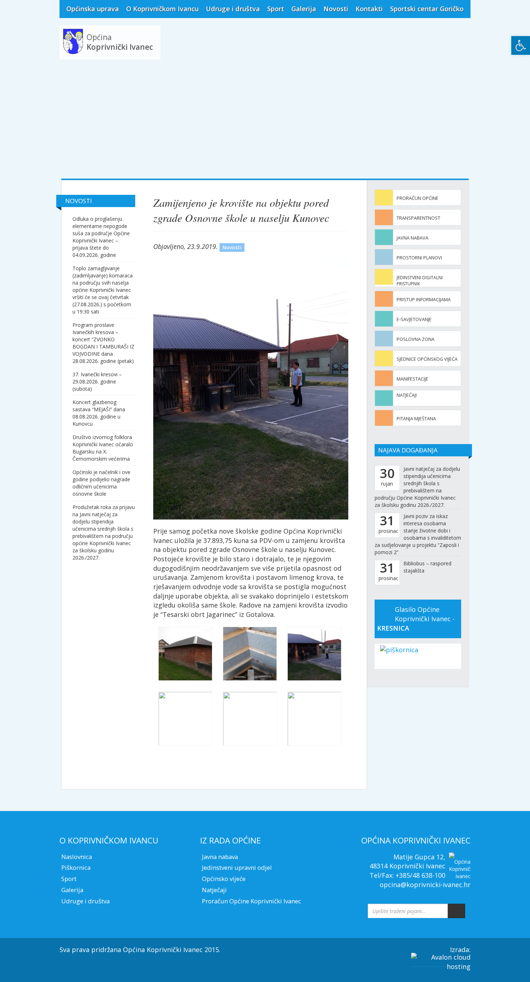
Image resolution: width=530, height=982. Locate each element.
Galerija (303, 8)
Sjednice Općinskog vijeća (427, 359)
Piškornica (75, 867)
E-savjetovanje (414, 319)
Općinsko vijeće (224, 878)
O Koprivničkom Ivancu (162, 8)
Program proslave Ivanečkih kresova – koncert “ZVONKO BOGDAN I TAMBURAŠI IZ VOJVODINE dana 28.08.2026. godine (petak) (103, 342)
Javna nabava (412, 238)
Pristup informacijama (424, 300)
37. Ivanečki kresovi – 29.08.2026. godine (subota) (97, 381)
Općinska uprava (92, 8)
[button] (520, 45)
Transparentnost (418, 218)
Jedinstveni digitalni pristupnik (420, 281)
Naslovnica (76, 856)
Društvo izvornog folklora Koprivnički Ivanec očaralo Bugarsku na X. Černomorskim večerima (102, 448)
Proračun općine (417, 198)
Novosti (335, 8)
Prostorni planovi (419, 258)
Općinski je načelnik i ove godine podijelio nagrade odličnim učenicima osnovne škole (101, 483)
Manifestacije (412, 379)
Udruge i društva (233, 8)
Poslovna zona (415, 339)
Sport (275, 8)
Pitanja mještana (416, 419)
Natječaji (407, 395)
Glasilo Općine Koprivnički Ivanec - (416, 618)
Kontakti (369, 8)
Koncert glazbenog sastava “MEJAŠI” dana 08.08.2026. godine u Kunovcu (98, 413)
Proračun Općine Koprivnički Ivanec (251, 901)
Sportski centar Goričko (427, 8)
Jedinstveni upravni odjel (237, 867)
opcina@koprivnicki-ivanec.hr (425, 884)
